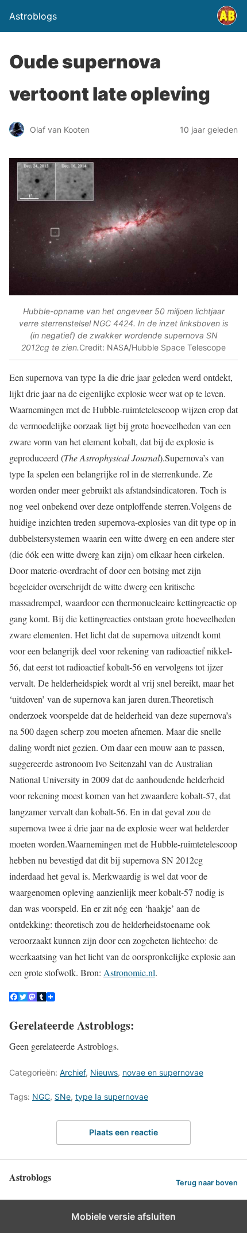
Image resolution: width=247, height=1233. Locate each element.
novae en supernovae (162, 1072)
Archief (73, 1072)
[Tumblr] (41, 998)
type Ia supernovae (111, 1096)
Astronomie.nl (129, 972)
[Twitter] (23, 998)
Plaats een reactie (123, 1132)
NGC (41, 1096)
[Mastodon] (32, 998)
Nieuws (104, 1072)
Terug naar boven (207, 1182)
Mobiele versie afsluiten (123, 1216)
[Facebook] (13, 998)
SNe (63, 1096)
